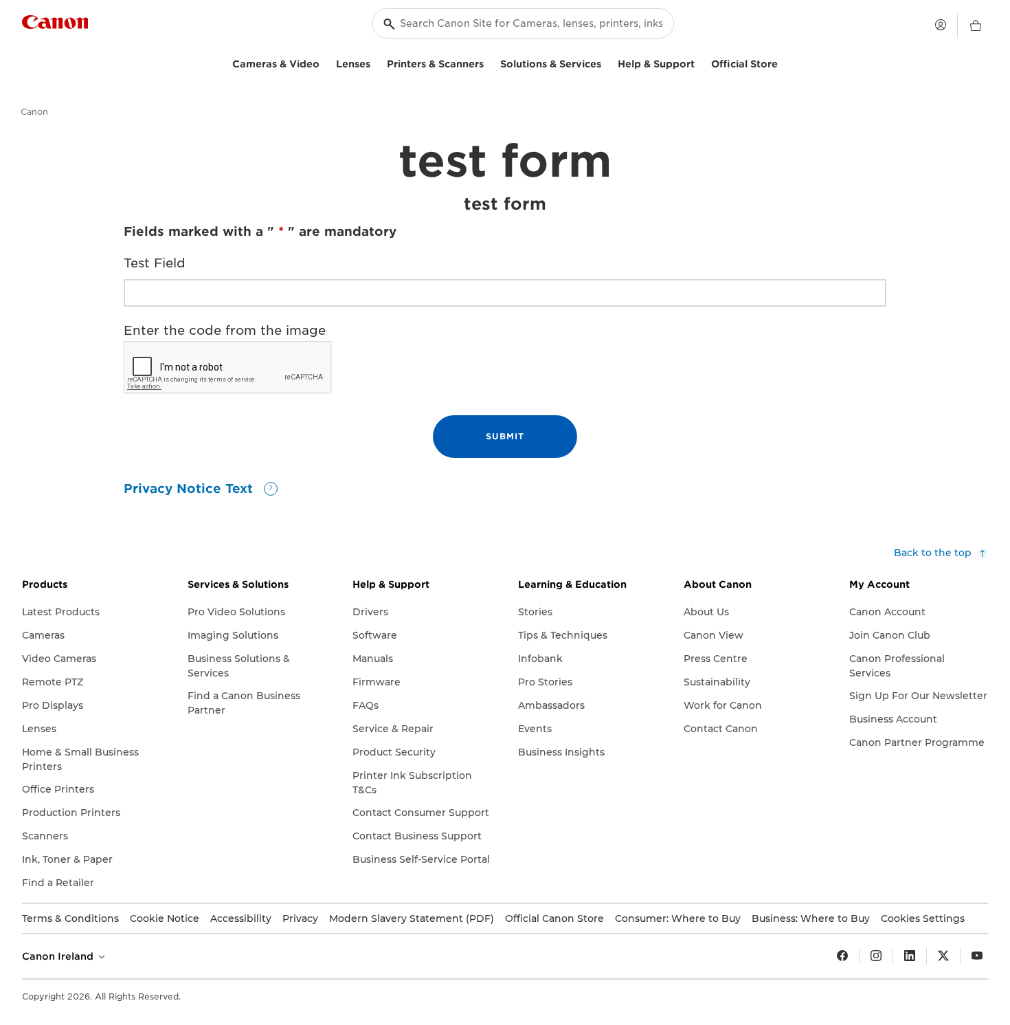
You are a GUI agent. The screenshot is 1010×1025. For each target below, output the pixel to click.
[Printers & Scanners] (489, 62)
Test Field (155, 263)
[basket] (975, 26)
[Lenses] (375, 62)
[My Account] (941, 25)
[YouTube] (977, 956)
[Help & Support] (700, 62)
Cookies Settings (923, 918)
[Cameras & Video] (324, 62)
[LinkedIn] (910, 956)
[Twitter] (943, 956)
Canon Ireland (59, 956)
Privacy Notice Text (190, 488)
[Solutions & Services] (606, 62)
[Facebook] (842, 956)
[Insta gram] (876, 956)
